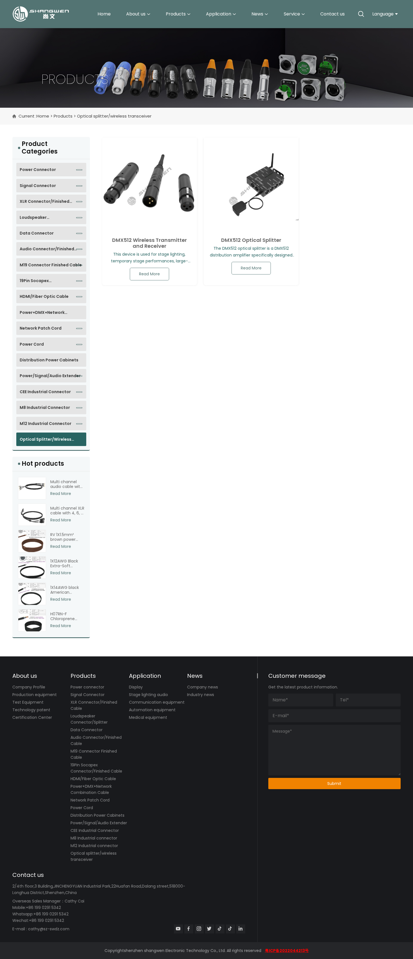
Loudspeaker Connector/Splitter (40, 219)
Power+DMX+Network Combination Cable (42, 314)
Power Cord (32, 344)
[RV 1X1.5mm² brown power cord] (32, 541)
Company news (202, 687)
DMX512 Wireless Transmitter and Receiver (149, 243)
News (257, 14)
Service (292, 14)
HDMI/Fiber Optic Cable (44, 296)
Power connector (38, 169)
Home (104, 14)
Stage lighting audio (148, 694)
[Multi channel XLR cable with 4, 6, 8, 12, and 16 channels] (32, 514)
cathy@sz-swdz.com (48, 929)
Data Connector (37, 233)
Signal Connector (38, 185)
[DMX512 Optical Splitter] (251, 184)
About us (136, 14)
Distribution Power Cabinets (49, 360)
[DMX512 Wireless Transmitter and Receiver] (149, 184)
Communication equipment (157, 702)
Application (218, 14)
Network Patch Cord (41, 328)
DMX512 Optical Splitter (251, 240)
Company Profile (28, 687)
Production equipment (34, 694)
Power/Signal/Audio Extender (50, 376)
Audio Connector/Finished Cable (47, 251)
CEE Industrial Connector (45, 392)
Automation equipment (152, 710)
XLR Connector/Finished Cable (44, 203)
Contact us (332, 14)
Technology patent (31, 710)
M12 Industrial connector (45, 423)
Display (136, 687)
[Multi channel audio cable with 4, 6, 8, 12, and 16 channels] (32, 488)
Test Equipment (28, 702)
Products (176, 14)
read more (149, 274)
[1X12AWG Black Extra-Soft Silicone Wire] (32, 567)
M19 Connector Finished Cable (51, 265)
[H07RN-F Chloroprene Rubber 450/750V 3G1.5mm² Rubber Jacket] (32, 620)
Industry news (200, 694)
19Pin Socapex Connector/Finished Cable (47, 282)
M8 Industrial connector (45, 407)
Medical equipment (148, 717)
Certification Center (32, 717)
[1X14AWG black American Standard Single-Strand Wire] (32, 594)
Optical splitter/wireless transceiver (45, 441)
